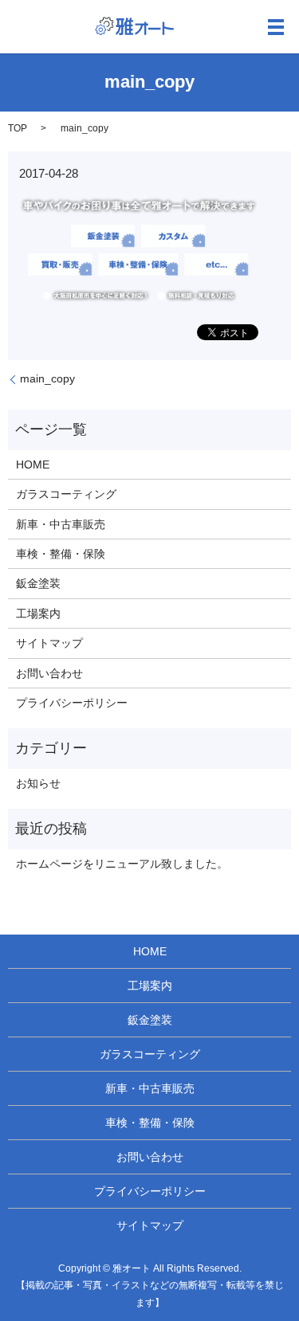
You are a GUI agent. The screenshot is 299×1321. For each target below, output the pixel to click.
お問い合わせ (49, 673)
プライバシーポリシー (72, 702)
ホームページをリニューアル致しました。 (122, 863)
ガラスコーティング (66, 494)
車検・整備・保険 (60, 553)
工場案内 (38, 613)
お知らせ (38, 783)
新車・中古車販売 (60, 524)
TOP (17, 128)
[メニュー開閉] (276, 27)
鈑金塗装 (38, 583)
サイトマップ (49, 643)
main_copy (47, 378)
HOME (32, 464)
